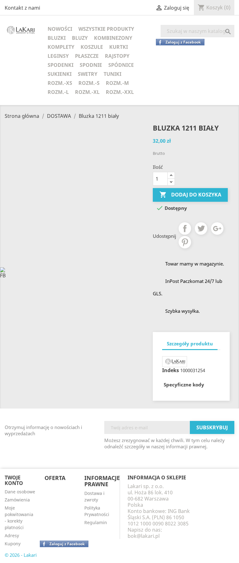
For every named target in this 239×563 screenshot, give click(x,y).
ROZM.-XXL (120, 92)
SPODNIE (91, 65)
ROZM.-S (89, 83)
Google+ (217, 228)
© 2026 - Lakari (21, 555)
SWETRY (87, 74)
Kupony (13, 544)
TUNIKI (112, 74)
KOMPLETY (61, 47)
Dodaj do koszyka (190, 194)
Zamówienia (17, 500)
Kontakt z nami (22, 7)
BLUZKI (57, 38)
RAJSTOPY (117, 56)
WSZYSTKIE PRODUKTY (106, 28)
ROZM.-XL (87, 92)
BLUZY (80, 38)
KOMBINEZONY (113, 38)
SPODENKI (60, 65)
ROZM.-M (117, 83)
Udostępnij (185, 228)
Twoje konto (14, 480)
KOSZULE (92, 47)
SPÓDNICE (121, 65)
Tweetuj (201, 228)
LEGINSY (58, 56)
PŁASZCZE (87, 56)
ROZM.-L (58, 92)
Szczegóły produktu (190, 343)
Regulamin (95, 522)
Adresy (12, 535)
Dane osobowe (20, 492)
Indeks (170, 370)
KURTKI (118, 47)
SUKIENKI (60, 74)
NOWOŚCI (60, 28)
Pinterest (185, 242)
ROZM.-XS (60, 83)
